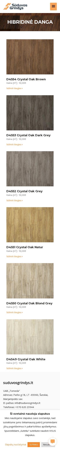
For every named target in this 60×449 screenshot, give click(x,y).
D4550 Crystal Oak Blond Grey (29, 303)
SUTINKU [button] (33, 444)
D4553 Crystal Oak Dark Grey (28, 135)
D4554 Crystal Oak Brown (26, 79)
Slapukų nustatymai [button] (15, 444)
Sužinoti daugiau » (14, 88)
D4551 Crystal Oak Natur (24, 247)
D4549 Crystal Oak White (25, 359)
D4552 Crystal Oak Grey (24, 191)
